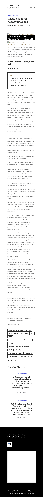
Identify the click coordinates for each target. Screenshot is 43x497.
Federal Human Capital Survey (18, 333)
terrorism (28, 353)
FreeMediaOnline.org (14, 45)
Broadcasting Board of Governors (20, 330)
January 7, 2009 (21, 418)
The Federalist (13, 356)
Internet (11, 343)
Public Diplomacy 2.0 (15, 353)
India (10, 337)
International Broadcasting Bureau (20, 340)
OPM (10, 350)
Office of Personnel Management (19, 347)
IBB (32, 333)
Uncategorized (13, 15)
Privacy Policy (31, 493)
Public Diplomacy (20, 350)
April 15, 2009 (21, 393)
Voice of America (26, 356)
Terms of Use (22, 493)
